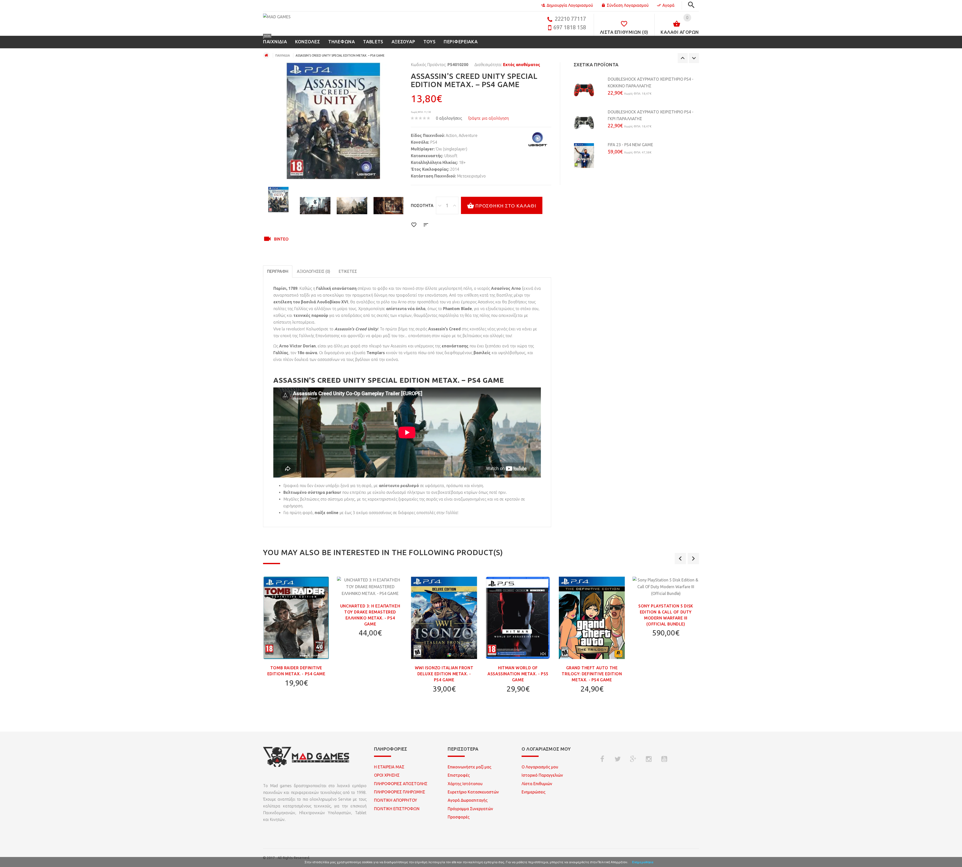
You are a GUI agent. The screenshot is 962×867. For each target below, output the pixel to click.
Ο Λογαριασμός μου (540, 767)
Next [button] (694, 58)
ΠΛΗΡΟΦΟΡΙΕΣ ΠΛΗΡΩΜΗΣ (399, 792)
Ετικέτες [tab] (348, 271)
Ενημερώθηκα (642, 862)
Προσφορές (458, 817)
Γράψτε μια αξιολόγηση (488, 118)
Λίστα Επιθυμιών (537, 783)
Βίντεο (281, 239)
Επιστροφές (459, 775)
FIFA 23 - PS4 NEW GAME (630, 144)
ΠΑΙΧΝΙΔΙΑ (282, 55)
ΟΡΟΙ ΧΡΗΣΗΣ (387, 775)
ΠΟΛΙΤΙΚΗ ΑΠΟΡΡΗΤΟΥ (395, 800)
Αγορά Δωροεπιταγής (468, 800)
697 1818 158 (569, 27)
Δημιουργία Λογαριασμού (570, 5)
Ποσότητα (422, 205)
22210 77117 (570, 19)
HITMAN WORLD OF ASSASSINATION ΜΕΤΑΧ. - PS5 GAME (518, 674)
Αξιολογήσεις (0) (313, 271)
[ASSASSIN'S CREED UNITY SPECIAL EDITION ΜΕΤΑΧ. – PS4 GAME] (278, 199)
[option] (278, 199)
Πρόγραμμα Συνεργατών (470, 808)
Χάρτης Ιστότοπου (465, 783)
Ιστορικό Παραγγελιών (542, 775)
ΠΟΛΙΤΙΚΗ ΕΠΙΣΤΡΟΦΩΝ (396, 808)
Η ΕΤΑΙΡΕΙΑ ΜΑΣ (389, 767)
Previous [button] (683, 58)
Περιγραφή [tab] (277, 271)
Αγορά (668, 5)
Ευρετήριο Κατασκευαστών (473, 792)
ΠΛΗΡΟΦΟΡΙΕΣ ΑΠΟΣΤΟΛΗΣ (400, 783)
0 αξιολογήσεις (449, 118)
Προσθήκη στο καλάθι (505, 205)
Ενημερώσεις (533, 792)
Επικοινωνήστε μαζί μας (469, 767)
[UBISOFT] (538, 139)
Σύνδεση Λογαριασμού (628, 5)
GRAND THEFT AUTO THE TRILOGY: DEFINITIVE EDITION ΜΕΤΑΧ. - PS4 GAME (592, 674)
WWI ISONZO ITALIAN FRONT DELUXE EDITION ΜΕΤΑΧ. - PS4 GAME (444, 674)
